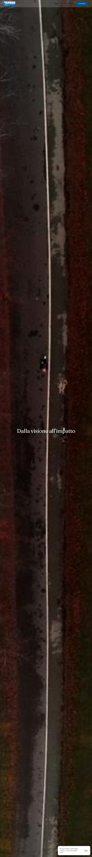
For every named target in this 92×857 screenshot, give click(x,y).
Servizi (71, 3)
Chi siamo (64, 3)
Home (56, 3)
